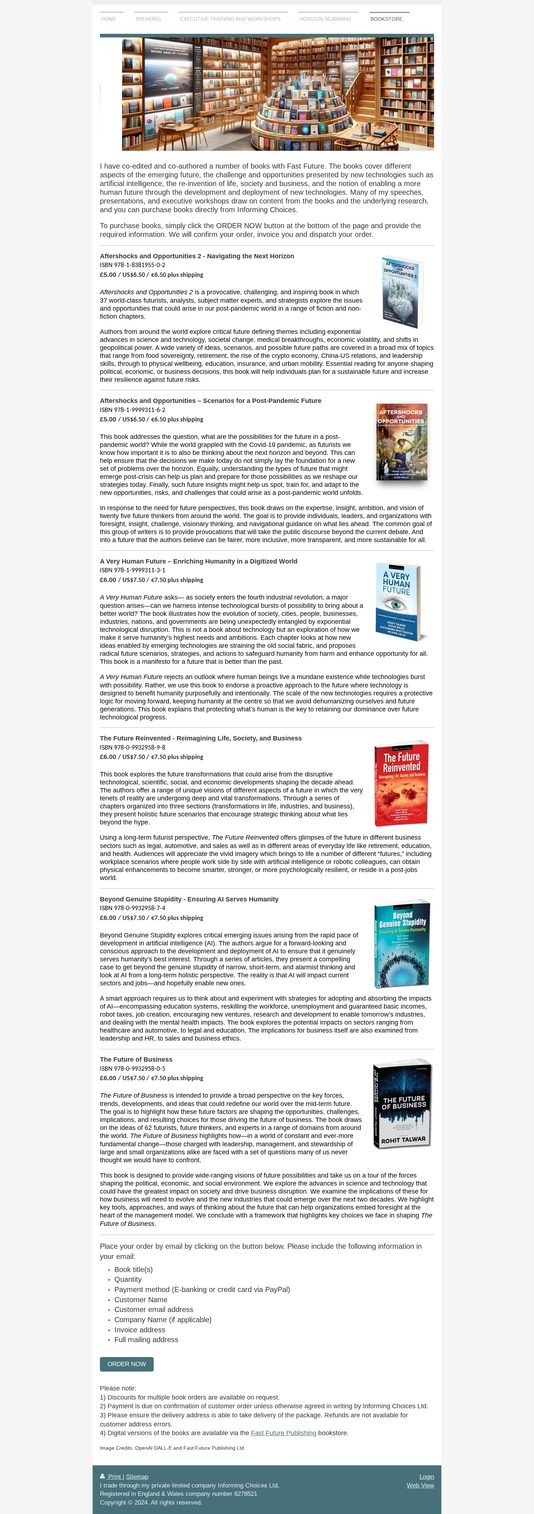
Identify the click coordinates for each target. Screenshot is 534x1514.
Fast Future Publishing (283, 1433)
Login (427, 1476)
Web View (420, 1485)
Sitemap (137, 1476)
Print (114, 1476)
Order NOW (127, 1364)
